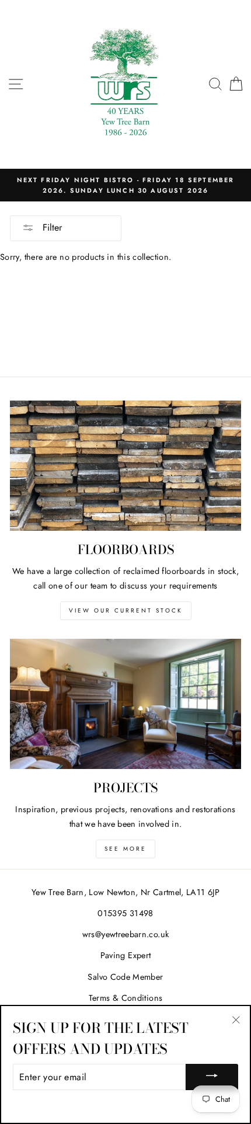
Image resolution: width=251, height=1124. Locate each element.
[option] (125, 185)
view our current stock (126, 610)
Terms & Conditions (126, 998)
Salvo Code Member (125, 977)
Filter (51, 227)
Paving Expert (125, 955)
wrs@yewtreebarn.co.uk (125, 934)
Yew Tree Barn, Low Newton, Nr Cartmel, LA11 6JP (125, 892)
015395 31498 (125, 913)
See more (125, 848)
